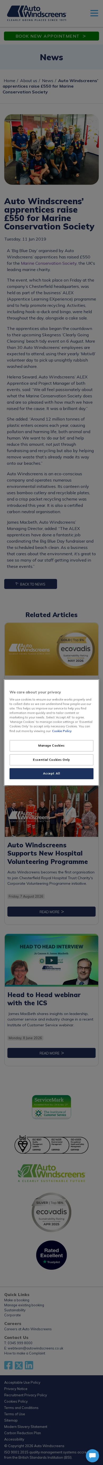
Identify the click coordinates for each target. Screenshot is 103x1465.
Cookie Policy (62, 731)
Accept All (51, 774)
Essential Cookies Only (51, 760)
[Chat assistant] (92, 1455)
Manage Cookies (51, 745)
